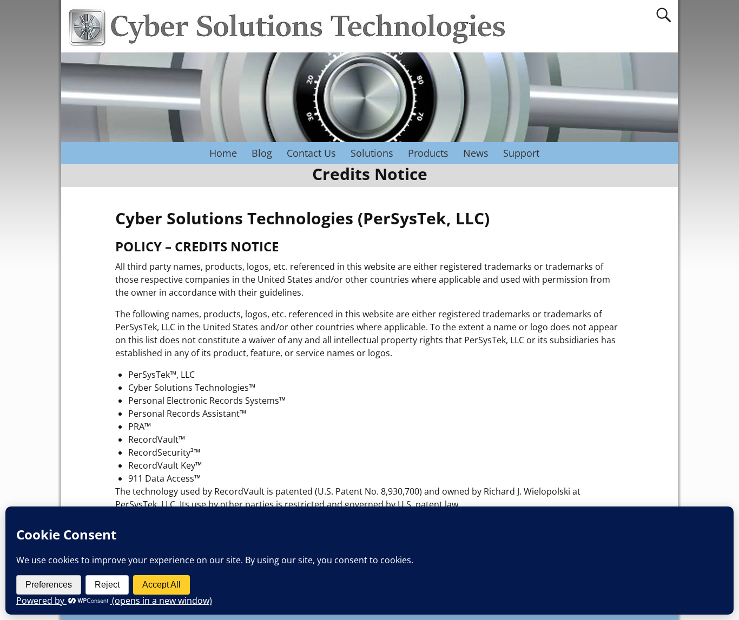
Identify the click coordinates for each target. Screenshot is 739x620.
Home (223, 152)
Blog (262, 152)
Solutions (372, 152)
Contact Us (311, 152)
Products (428, 152)
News (476, 152)
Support (521, 152)
